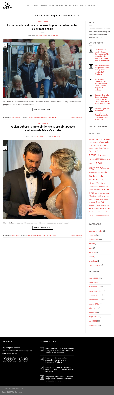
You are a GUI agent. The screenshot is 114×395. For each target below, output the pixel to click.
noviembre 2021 (95, 291)
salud (91, 248)
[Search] (28, 5)
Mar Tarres (98, 193)
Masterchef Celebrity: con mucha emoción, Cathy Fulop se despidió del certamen (101, 84)
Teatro (34, 5)
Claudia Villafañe (94, 148)
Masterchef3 (95, 196)
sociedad (92, 252)
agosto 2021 (94, 304)
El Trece (99, 159)
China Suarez (93, 145)
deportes (92, 235)
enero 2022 (93, 282)
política (92, 244)
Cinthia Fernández (102, 145)
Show (90, 212)
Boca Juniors (105, 142)
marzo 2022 (93, 278)
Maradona (97, 190)
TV (22, 389)
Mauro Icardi (105, 196)
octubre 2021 (94, 295)
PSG (94, 202)
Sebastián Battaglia (94, 205)
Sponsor (91, 5)
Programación (55, 5)
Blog (75, 5)
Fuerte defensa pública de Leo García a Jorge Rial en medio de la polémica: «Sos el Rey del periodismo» (102, 55)
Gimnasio (43, 5)
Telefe (92, 215)
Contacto (16, 389)
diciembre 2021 (95, 287)
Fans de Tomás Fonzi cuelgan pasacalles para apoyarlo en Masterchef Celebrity (102, 69)
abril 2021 (93, 321)
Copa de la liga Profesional (96, 151)
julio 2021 (93, 308)
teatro (91, 256)
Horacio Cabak (101, 172)
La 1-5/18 (98, 176)
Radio (67, 5)
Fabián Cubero (41, 235)
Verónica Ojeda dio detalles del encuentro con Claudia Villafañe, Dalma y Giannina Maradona (102, 113)
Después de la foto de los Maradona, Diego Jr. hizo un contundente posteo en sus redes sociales (102, 99)
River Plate (100, 202)
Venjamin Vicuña (101, 215)
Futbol (90, 163)
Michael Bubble (52, 117)
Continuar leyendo (42, 109)
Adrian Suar (92, 139)
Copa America (104, 148)
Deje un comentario (76, 117)
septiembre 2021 (95, 299)
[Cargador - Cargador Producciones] (13, 5)
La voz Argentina (103, 180)
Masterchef (106, 193)
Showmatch (96, 212)
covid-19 (95, 155)
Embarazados (32, 117)
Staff (82, 5)
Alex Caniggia (100, 139)
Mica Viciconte (51, 235)
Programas (6, 389)
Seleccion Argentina (99, 208)
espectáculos (43, 22)
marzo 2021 (93, 325)
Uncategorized (94, 265)
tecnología (93, 261)
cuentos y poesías (95, 231)
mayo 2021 (93, 317)
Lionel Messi (95, 183)
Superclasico (104, 212)
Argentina (96, 142)
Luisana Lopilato (42, 117)
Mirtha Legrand (104, 199)
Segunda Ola (104, 205)
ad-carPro (54, 35)
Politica (91, 202)
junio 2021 (93, 312)
